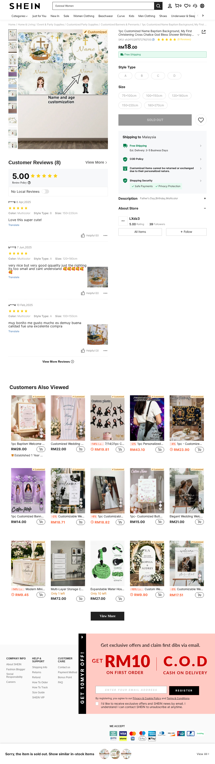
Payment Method (67, 672)
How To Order (40, 682)
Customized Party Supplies (82, 24)
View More (107, 616)
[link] (178, 5)
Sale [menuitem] (66, 16)
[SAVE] (201, 120)
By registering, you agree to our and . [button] (143, 698)
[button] (195, 5)
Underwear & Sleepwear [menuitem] (186, 16)
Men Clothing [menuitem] (146, 16)
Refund (36, 677)
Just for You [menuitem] (39, 16)
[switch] (45, 191)
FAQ (60, 682)
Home (11, 24)
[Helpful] (82, 235)
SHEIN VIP (38, 697)
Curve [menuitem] (121, 16)
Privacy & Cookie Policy (147, 698)
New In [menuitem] (55, 16)
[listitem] (28, 428)
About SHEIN (13, 664)
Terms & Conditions (178, 698)
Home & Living (26, 24)
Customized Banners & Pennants (120, 24)
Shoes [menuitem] (163, 16)
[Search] (158, 6)
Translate (13, 225)
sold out (155, 120)
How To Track (40, 687)
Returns (36, 672)
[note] (27, 455)
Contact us (64, 667)
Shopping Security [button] (141, 180)
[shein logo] (24, 6)
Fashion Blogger (15, 669)
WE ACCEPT (117, 726)
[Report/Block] (105, 235)
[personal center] (169, 5)
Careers (11, 682)
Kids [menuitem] (131, 16)
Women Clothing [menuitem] (83, 16)
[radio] (125, 75)
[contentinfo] (161, 736)
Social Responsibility (14, 675)
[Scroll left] (197, 16)
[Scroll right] (202, 16)
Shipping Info (39, 667)
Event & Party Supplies (50, 24)
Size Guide (38, 692)
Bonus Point (65, 677)
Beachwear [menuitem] (105, 16)
